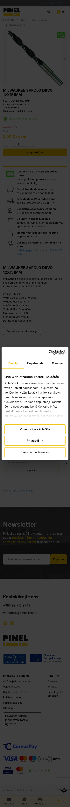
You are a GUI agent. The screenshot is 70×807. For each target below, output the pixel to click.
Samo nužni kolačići (35, 452)
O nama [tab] (57, 363)
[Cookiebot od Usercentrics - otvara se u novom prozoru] (49, 352)
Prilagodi (33, 440)
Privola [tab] (13, 363)
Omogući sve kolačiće (35, 429)
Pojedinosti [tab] (35, 363)
